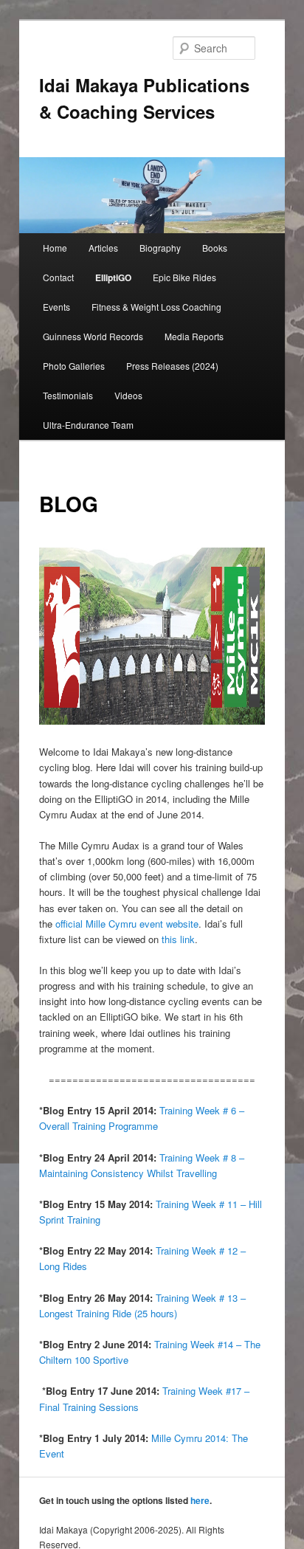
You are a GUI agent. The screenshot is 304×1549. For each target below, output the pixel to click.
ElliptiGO (113, 277)
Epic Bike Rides (184, 277)
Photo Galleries (74, 365)
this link (178, 939)
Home (55, 247)
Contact (58, 277)
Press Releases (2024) (172, 365)
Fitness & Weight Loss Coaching (156, 306)
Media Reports (194, 336)
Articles (103, 247)
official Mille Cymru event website (126, 924)
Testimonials (68, 395)
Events (56, 306)
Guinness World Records (93, 336)
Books (214, 247)
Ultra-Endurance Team (88, 424)
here (200, 1500)
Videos (128, 395)
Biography (160, 247)
